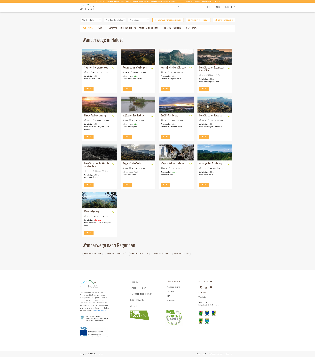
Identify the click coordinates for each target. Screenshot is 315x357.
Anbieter (113, 28)
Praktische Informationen (141, 294)
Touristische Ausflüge (172, 28)
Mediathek (171, 301)
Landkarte (134, 306)
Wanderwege (89, 28)
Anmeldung (222, 7)
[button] (222, 7)
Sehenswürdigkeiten (148, 28)
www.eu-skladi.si (100, 311)
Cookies (229, 354)
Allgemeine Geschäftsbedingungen (209, 354)
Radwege (102, 28)
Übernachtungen (128, 28)
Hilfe (210, 7)
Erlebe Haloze (136, 282)
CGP (168, 296)
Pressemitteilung (173, 287)
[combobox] (157, 7)
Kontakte (170, 292)
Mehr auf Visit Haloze (210, 1)
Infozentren (191, 28)
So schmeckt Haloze (138, 288)
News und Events (137, 300)
